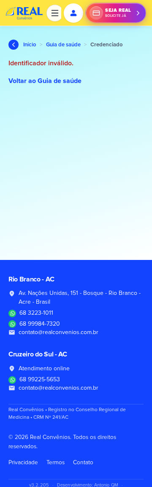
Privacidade (23, 463)
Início (29, 45)
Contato (83, 463)
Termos (55, 463)
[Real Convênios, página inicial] (24, 13)
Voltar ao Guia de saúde (44, 81)
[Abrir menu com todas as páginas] (54, 13)
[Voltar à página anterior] (13, 45)
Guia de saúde (63, 45)
